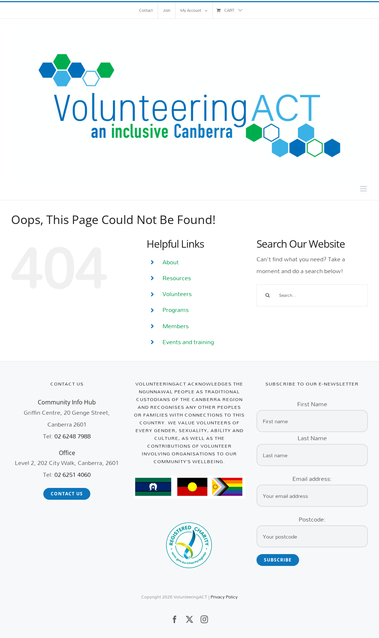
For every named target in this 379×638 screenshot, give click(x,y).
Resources (176, 278)
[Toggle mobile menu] (364, 189)
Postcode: (312, 519)
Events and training (188, 342)
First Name (312, 404)
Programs (175, 309)
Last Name (312, 438)
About (170, 262)
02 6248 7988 (72, 436)
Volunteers (177, 294)
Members (175, 326)
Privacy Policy (224, 596)
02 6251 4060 (72, 474)
